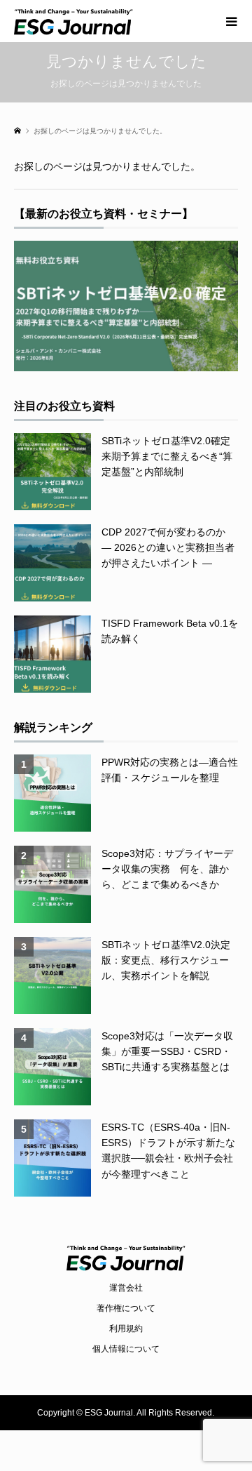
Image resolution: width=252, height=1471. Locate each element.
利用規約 (126, 1328)
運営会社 (126, 1288)
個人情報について (126, 1349)
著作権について (126, 1308)
